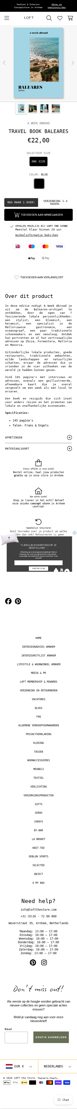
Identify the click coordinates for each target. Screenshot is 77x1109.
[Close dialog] (74, 533)
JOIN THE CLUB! (38, 568)
